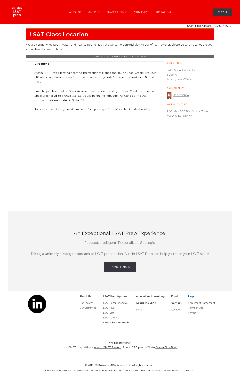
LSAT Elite (109, 312)
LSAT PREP (94, 12)
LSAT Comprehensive (115, 302)
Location (176, 309)
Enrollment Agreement (201, 302)
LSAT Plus (108, 307)
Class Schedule (117, 12)
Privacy (192, 312)
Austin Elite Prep (166, 347)
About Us (75, 12)
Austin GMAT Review (107, 347)
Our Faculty (86, 302)
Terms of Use (195, 307)
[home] (17, 12)
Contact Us (163, 12)
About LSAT (141, 12)
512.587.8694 (223, 25)
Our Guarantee (88, 307)
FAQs (139, 309)
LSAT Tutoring (111, 317)
